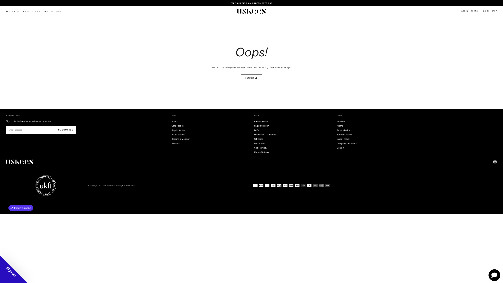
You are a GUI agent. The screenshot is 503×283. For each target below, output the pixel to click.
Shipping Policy (261, 126)
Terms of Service (344, 134)
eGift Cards (259, 143)
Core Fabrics (178, 126)
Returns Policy (261, 121)
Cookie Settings (261, 152)
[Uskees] (19, 162)
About (47, 11)
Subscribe (65, 130)
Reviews (341, 121)
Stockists (176, 143)
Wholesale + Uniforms (265, 134)
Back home (251, 78)
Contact (340, 148)
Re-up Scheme (178, 134)
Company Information (347, 143)
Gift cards (258, 139)
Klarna (340, 126)
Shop (24, 11)
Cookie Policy (260, 148)
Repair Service (178, 130)
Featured (11, 11)
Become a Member (181, 139)
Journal (36, 11)
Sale (58, 11)
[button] (464, 11)
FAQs (256, 130)
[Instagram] (495, 162)
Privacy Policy (343, 130)
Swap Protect (343, 139)
